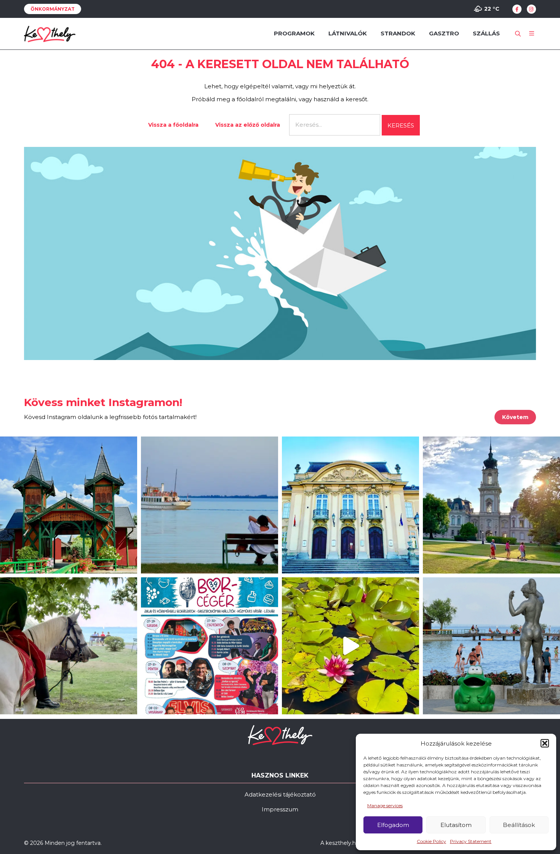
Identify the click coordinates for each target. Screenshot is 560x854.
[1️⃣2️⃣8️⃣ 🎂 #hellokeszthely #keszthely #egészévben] (350, 505)
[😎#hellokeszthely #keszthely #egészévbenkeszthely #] (68, 645)
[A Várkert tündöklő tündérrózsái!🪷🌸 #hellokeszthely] (350, 645)
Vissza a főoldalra (173, 124)
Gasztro (444, 33)
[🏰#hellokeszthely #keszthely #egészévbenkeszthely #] (68, 505)
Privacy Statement (470, 841)
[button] (545, 743)
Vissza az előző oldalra (247, 124)
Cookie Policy (431, 841)
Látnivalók (347, 33)
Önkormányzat (52, 9)
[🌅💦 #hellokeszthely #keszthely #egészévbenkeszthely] (491, 645)
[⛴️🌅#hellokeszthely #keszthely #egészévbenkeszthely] (209, 505)
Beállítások (519, 825)
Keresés (400, 125)
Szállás (486, 33)
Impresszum (280, 809)
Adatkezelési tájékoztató (280, 794)
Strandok (398, 33)
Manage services (385, 805)
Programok (294, 33)
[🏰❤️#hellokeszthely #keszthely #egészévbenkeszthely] (491, 505)
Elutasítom (456, 825)
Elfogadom (393, 825)
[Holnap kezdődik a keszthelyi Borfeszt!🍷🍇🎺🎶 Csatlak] (209, 645)
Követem (515, 417)
